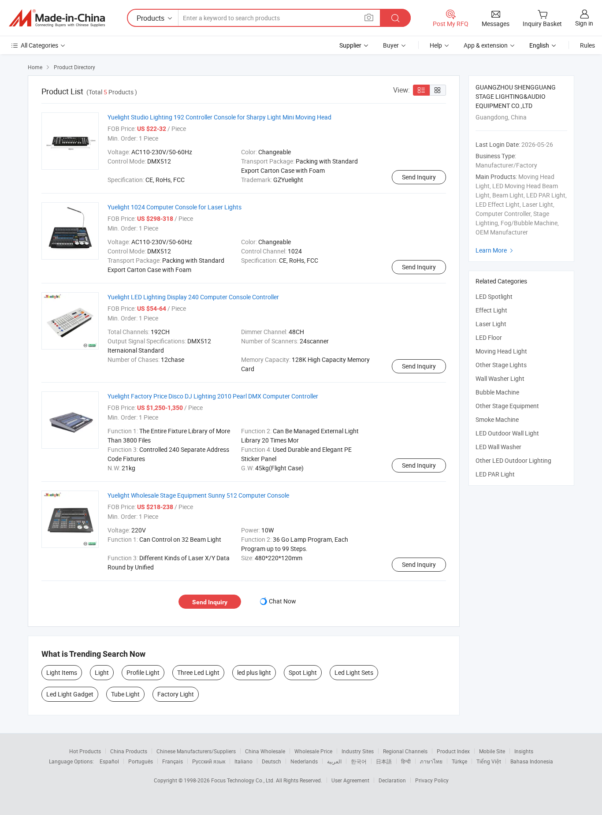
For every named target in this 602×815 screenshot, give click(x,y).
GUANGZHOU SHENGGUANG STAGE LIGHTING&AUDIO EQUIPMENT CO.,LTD (516, 96)
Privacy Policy (432, 780)
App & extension (486, 45)
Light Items (61, 672)
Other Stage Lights (501, 365)
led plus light (254, 672)
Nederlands (304, 761)
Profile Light (143, 672)
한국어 (359, 761)
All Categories (39, 45)
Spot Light (303, 672)
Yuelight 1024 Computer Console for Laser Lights (175, 207)
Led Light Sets (353, 672)
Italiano (243, 761)
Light (102, 672)
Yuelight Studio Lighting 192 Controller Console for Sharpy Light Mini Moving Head (219, 117)
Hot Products (85, 751)
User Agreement (350, 780)
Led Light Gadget (69, 694)
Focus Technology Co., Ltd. (243, 780)
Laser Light (491, 324)
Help (436, 45)
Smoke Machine (497, 419)
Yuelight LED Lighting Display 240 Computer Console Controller (193, 297)
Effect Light (491, 310)
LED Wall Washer (498, 447)
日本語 (384, 761)
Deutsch (271, 761)
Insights (523, 751)
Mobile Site (492, 751)
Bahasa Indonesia (531, 761)
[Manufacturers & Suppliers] (57, 18)
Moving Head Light (501, 351)
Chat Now (282, 601)
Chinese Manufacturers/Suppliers (196, 751)
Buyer (391, 45)
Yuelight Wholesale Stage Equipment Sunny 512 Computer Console (198, 495)
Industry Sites (358, 751)
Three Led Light (198, 672)
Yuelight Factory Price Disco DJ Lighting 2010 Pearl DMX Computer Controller (213, 396)
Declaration (392, 780)
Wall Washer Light (500, 378)
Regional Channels (405, 751)
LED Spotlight (494, 296)
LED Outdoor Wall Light (507, 433)
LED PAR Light (495, 474)
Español (109, 761)
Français (172, 761)
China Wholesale (265, 751)
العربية (334, 761)
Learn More (495, 250)
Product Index (453, 751)
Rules (587, 45)
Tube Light (125, 694)
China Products (128, 751)
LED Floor (489, 337)
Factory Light (175, 694)
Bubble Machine (497, 392)
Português (140, 761)
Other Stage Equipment (507, 406)
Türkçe (459, 761)
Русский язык (208, 761)
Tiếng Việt (488, 761)
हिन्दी (406, 761)
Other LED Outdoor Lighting (513, 460)
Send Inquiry (419, 177)
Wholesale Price (313, 751)
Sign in (584, 23)
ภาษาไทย (431, 761)
